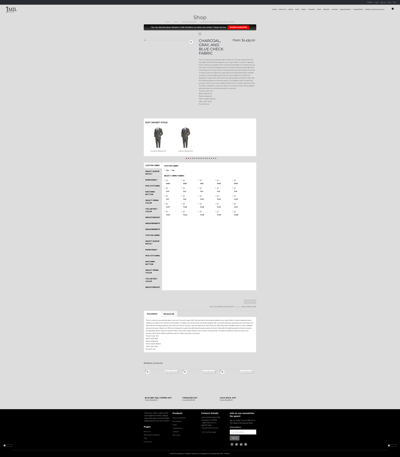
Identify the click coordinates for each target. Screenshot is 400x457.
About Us (147, 431)
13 (211, 158)
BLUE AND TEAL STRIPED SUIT (158, 398)
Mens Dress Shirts (179, 418)
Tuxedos (175, 432)
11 (207, 158)
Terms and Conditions (151, 435)
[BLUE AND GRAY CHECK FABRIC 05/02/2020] (6, 448)
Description (152, 314)
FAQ (394, 2)
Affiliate (370, 2)
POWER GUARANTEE (238, 27)
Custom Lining (171, 166)
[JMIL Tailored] (11, 9)
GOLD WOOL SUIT (228, 398)
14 (213, 158)
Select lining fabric (174, 176)
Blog (389, 2)
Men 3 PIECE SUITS (189, 22)
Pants (174, 425)
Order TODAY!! (164, 421)
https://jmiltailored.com (210, 428)
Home (167, 22)
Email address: (235, 427)
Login (376, 2)
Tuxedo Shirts (177, 428)
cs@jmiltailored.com (209, 423)
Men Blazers (177, 421)
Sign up (383, 2)
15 (215, 158)
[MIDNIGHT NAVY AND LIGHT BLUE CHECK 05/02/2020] (394, 448)
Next (252, 121)
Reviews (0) (169, 314)
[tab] (152, 314)
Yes (167, 170)
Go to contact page (209, 432)
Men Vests (176, 435)
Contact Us (148, 442)
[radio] (159, 139)
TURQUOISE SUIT (190, 398)
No (173, 170)
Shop (176, 22)
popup (147, 372)
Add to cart (250, 302)
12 (209, 158)
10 (205, 158)
